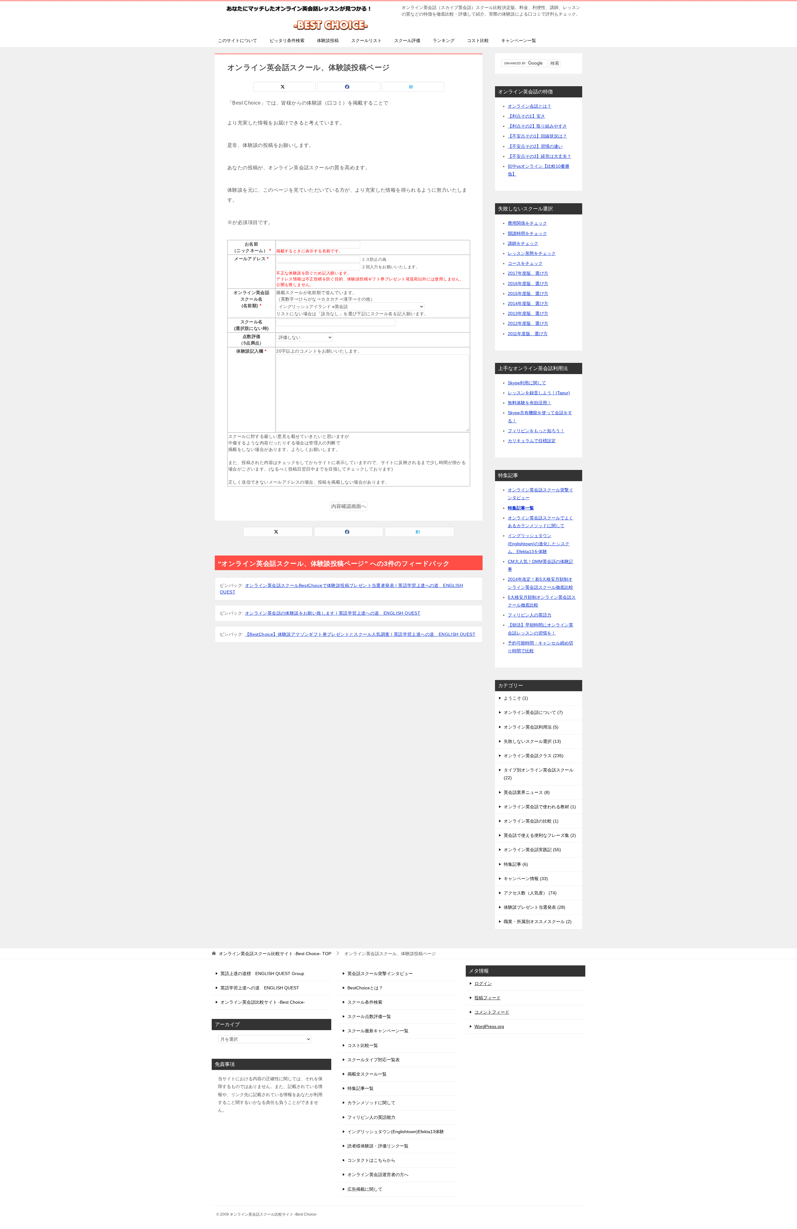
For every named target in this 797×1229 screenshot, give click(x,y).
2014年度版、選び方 (528, 303)
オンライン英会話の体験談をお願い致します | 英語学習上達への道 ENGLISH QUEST (332, 613)
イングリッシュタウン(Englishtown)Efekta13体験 (395, 1131)
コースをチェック (525, 263)
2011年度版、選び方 (528, 333)
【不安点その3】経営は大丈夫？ (539, 156)
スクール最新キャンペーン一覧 (377, 1030)
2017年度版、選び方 (528, 273)
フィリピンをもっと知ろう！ (536, 430)
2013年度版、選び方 (528, 313)
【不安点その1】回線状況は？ (537, 136)
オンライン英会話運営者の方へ (377, 1174)
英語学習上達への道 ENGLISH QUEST (259, 987)
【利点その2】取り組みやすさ (537, 126)
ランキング (444, 40)
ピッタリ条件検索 (287, 40)
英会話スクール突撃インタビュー (380, 973)
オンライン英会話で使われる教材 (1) (540, 806)
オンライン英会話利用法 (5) (531, 727)
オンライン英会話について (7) (533, 712)
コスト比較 (478, 40)
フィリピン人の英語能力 (371, 1117)
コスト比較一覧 (362, 1045)
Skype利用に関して (527, 382)
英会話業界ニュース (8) (527, 792)
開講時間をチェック (527, 233)
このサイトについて (237, 40)
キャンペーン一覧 (518, 40)
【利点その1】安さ (526, 116)
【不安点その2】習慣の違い (535, 146)
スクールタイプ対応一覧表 (373, 1059)
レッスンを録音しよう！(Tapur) (539, 392)
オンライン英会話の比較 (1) (531, 821)
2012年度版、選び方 (528, 323)
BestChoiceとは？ (365, 987)
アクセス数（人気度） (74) (530, 892)
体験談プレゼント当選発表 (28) (534, 907)
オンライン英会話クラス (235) (534, 755)
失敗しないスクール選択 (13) (532, 741)
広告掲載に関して (364, 1189)
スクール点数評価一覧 (369, 1016)
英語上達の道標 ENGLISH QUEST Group (262, 973)
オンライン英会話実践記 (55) (532, 849)
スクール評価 (407, 40)
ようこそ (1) (516, 698)
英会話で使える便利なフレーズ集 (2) (540, 835)
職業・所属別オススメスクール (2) (538, 921)
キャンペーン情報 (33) (526, 878)
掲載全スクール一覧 (367, 1074)
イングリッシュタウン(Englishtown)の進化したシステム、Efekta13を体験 (538, 543)
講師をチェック (523, 243)
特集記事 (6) (516, 864)
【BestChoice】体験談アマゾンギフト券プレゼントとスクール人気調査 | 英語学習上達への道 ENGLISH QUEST (360, 634)
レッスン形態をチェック (532, 253)
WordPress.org (489, 1026)
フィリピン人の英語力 (529, 614)
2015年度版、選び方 (528, 293)
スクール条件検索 (364, 1002)
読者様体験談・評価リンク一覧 (377, 1145)
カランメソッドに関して (371, 1102)
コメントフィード (491, 1012)
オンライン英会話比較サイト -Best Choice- (262, 1002)
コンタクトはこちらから (371, 1160)
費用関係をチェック (527, 223)
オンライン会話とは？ (529, 106)
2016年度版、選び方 (528, 283)
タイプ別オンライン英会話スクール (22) (538, 773)
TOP (275, 953)
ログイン (483, 983)
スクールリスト (366, 40)
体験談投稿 (328, 40)
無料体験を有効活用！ (529, 402)
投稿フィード (487, 997)
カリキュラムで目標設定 (532, 440)
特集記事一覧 (521, 507)
